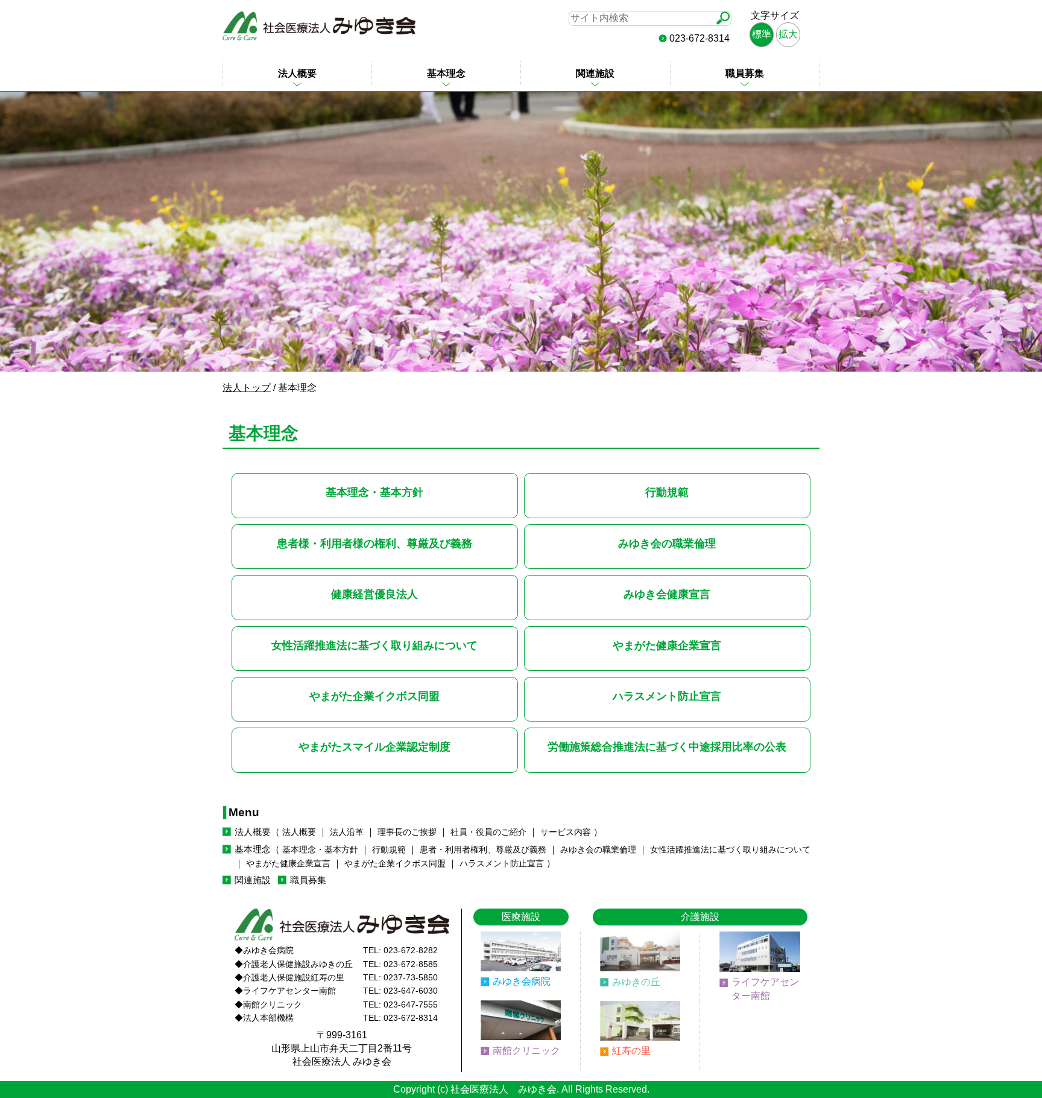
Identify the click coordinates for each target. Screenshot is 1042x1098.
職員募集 (744, 73)
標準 (761, 34)
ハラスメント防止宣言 (667, 696)
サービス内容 (565, 832)
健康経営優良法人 (374, 594)
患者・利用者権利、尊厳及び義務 (483, 849)
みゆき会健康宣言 (667, 594)
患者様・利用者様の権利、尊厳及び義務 (374, 543)
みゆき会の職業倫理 (667, 543)
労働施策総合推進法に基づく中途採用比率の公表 (667, 746)
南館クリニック (526, 1051)
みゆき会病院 (522, 981)
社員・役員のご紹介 (488, 832)
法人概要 (297, 73)
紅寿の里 (631, 1051)
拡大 (788, 34)
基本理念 (446, 73)
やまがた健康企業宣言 (667, 645)
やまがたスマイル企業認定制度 (374, 746)
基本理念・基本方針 (374, 492)
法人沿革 (347, 832)
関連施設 (595, 73)
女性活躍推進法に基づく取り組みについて (374, 645)
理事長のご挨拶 (407, 832)
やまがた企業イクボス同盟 (374, 696)
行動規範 (667, 492)
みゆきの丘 (636, 982)
